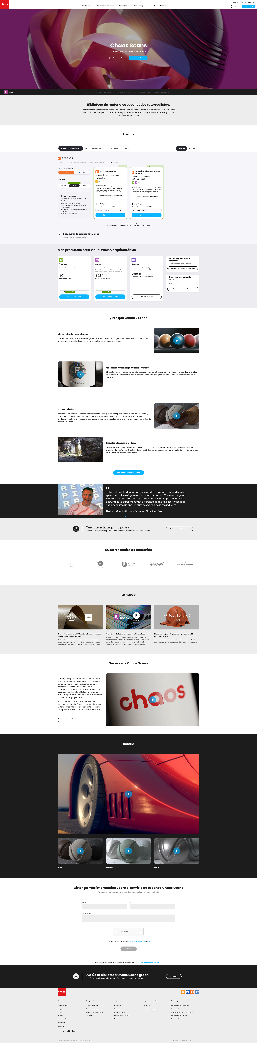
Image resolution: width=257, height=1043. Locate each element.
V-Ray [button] (83, 172)
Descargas (89, 1016)
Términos (175, 1040)
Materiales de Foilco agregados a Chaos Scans (126, 634)
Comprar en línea (92, 1005)
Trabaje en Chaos (63, 1019)
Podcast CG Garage (149, 1009)
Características (109, 92)
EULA (150, 941)
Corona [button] (67, 172)
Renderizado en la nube (179, 1016)
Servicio (135, 92)
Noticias (60, 1016)
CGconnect (146, 1005)
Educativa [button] (193, 148)
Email (132, 902)
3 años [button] (85, 186)
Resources (117, 1005)
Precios (89, 92)
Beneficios (98, 92)
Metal (156, 867)
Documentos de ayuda (121, 1016)
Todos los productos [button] (120, 148)
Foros (116, 1019)
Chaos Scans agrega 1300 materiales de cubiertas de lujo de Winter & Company (79, 635)
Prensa (60, 1012)
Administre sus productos (94, 1012)
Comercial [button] (181, 148)
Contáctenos (165, 92)
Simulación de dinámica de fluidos (182, 1012)
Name (84, 902)
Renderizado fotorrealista (179, 1019)
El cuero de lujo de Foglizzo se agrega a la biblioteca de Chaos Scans (176, 635)
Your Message (86, 913)
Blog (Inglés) (62, 1009)
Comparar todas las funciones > (110, 195)
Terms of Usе (142, 941)
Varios (60, 867)
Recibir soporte (119, 1009)
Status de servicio (120, 1012)
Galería (156, 92)
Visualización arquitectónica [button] (70, 148)
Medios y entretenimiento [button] (94, 148)
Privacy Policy (132, 941)
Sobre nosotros (63, 1005)
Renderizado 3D (176, 1009)
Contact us (128, 949)
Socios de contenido (123, 92)
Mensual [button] (63, 186)
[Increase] (124, 209)
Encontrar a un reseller (93, 1009)
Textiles (109, 867)
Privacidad (184, 1040)
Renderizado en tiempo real (180, 1005)
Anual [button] (74, 185)
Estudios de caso (145, 92)
